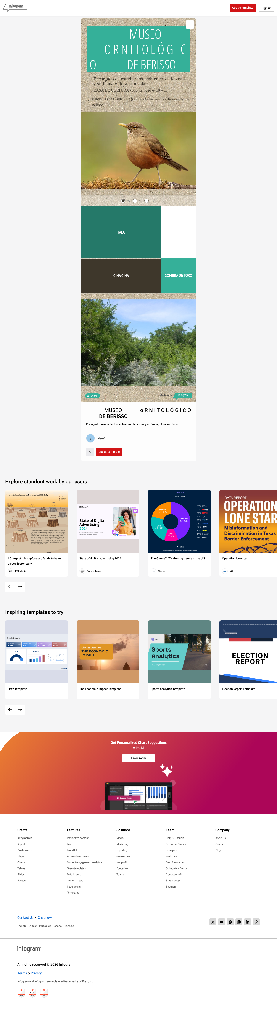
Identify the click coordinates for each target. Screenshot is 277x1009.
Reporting (121, 850)
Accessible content (78, 856)
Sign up (266, 8)
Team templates (76, 868)
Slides (20, 874)
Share (94, 395)
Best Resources (175, 862)
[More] (190, 24)
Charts (21, 862)
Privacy (36, 973)
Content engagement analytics (84, 862)
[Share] (90, 452)
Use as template (243, 7)
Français (69, 925)
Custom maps (75, 880)
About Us (220, 838)
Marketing (122, 844)
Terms (22, 973)
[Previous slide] (10, 587)
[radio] (127, 201)
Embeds (71, 844)
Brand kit (72, 850)
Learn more (138, 758)
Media (120, 838)
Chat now (45, 918)
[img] (121, 232)
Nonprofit (121, 862)
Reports (21, 844)
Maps (20, 856)
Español (57, 925)
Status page (173, 880)
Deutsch (32, 925)
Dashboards (24, 850)
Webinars (171, 856)
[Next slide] (20, 587)
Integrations (74, 886)
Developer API (174, 874)
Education (122, 868)
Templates (73, 892)
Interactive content (78, 838)
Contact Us (25, 918)
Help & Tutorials (175, 838)
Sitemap (171, 886)
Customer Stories (176, 844)
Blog (218, 850)
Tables (21, 868)
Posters (21, 880)
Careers (219, 844)
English (21, 925)
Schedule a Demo (176, 868)
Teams (120, 874)
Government (123, 856)
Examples (171, 850)
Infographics (24, 838)
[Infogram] (15, 8)
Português (45, 925)
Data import (74, 874)
